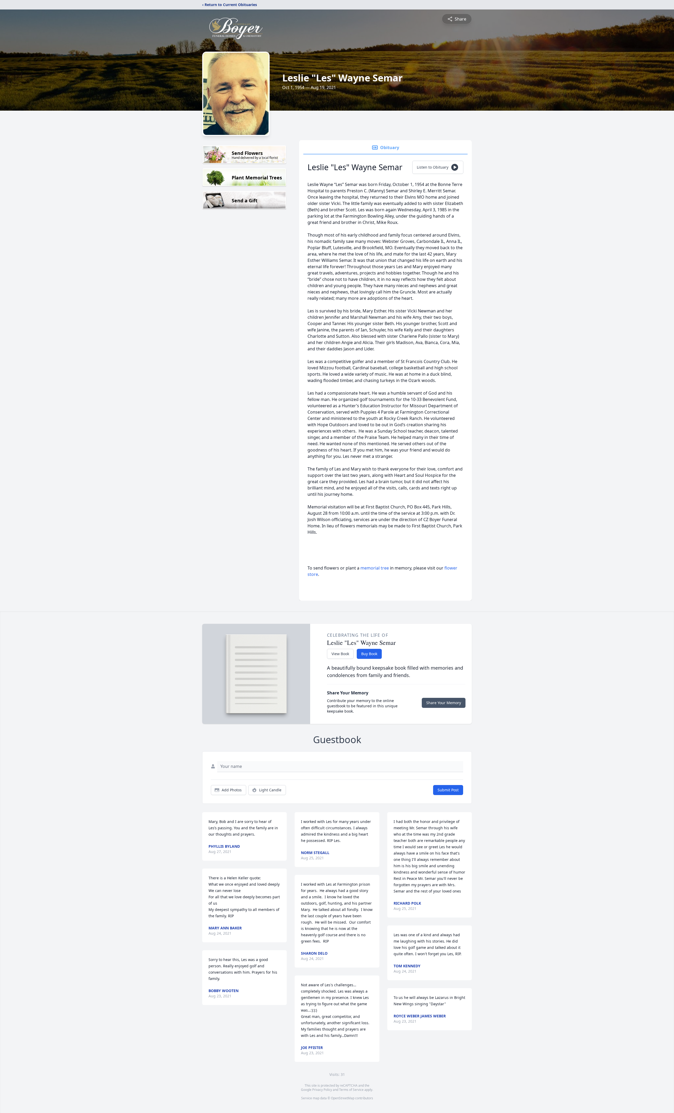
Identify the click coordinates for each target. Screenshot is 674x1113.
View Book (340, 653)
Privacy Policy (322, 1089)
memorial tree (374, 568)
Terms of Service (351, 1089)
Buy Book (369, 653)
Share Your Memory (443, 702)
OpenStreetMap (342, 1098)
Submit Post (448, 789)
